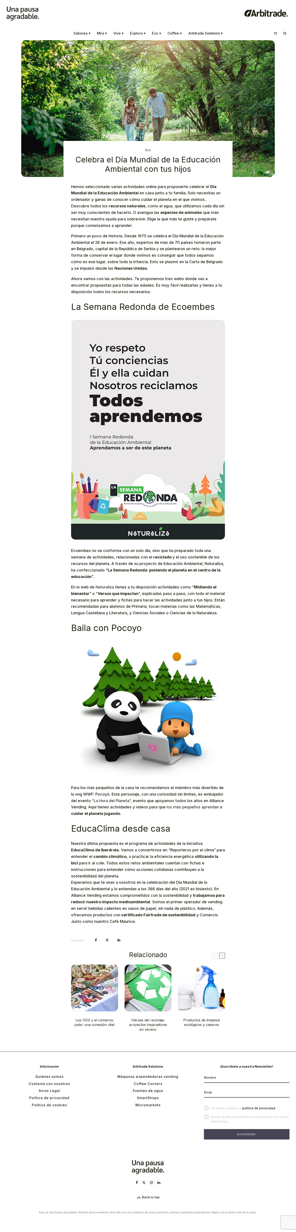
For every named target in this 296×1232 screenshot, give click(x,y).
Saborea (82, 33)
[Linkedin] (159, 1182)
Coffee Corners (148, 1084)
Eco (156, 33)
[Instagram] (151, 1182)
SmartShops (148, 1098)
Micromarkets (148, 1105)
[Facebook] (137, 1182)
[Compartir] (96, 940)
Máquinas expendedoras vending (147, 1076)
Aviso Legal (49, 1090)
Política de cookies (49, 1105)
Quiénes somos (49, 1076)
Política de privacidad (49, 1098)
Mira (102, 33)
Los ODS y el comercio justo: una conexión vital (94, 1022)
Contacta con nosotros (49, 1084)
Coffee (175, 33)
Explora (137, 33)
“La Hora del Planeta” (111, 800)
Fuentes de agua (148, 1090)
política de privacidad (258, 1108)
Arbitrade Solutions (205, 33)
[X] (144, 1182)
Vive (118, 33)
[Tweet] (107, 940)
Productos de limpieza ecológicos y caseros (201, 1022)
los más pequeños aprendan (193, 807)
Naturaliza (105, 587)
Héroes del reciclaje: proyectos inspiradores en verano (148, 1025)
